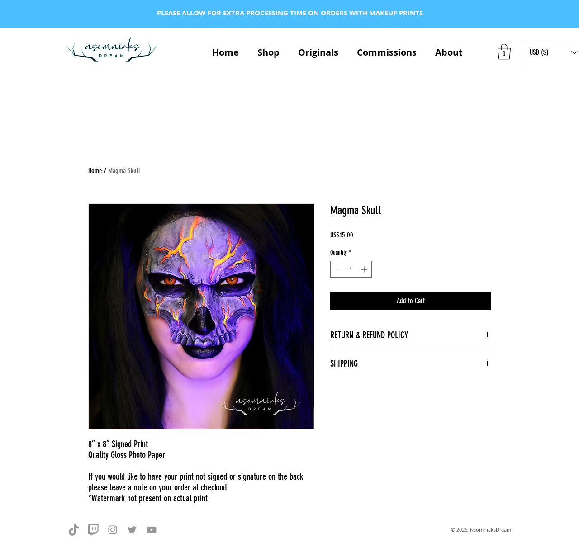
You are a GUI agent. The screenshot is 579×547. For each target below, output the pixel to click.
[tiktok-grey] (74, 530)
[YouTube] (151, 530)
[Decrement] (337, 269)
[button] (504, 52)
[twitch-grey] (93, 530)
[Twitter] (132, 530)
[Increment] (364, 269)
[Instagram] (113, 530)
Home (95, 170)
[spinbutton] (351, 269)
